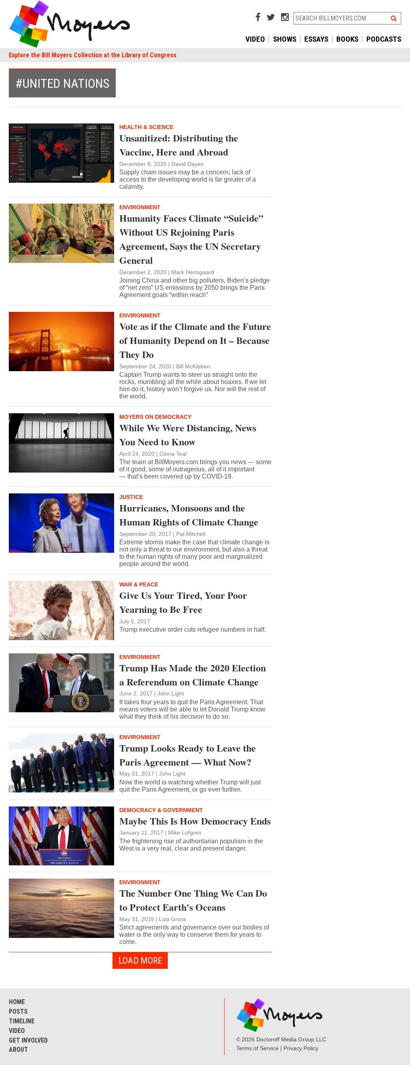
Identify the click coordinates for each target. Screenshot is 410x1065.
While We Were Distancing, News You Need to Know (187, 434)
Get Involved (28, 1040)
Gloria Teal (173, 454)
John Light (170, 693)
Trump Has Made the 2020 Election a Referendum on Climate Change (192, 675)
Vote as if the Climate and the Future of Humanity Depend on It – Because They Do (195, 340)
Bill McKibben (193, 366)
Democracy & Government (161, 810)
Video (255, 39)
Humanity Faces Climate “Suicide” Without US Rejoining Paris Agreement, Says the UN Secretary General (191, 239)
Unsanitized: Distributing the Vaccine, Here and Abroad (178, 145)
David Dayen (187, 164)
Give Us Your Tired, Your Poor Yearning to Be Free (183, 602)
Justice (131, 497)
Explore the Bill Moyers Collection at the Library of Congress (93, 55)
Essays (316, 39)
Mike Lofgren (184, 832)
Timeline (21, 1021)
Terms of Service (257, 1048)
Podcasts (383, 39)
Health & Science (146, 127)
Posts (18, 1011)
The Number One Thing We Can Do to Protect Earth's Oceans (193, 900)
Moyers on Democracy (155, 417)
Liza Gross (172, 919)
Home (17, 1002)
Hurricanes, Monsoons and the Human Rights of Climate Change (188, 515)
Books (347, 39)
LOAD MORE (140, 960)
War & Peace (138, 584)
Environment (140, 207)
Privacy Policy (300, 1048)
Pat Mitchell (190, 534)
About (18, 1049)
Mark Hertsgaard (192, 272)
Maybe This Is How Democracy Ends (195, 821)
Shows (284, 39)
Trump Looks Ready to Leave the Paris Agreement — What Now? (187, 755)
